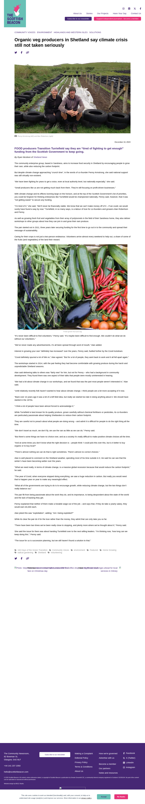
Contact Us (136, 13)
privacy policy (86, 798)
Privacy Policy (81, 762)
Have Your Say (119, 13)
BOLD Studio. (20, 783)
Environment (44, 32)
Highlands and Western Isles (71, 32)
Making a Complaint (84, 753)
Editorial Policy (81, 758)
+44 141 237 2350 (12, 766)
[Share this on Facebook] (21, 52)
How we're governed (108, 753)
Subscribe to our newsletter (78, 19)
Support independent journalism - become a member (117, 19)
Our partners (104, 768)
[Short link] (27, 52)
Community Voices (24, 32)
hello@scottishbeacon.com (16, 772)
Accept (103, 797)
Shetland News (40, 157)
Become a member (107, 764)
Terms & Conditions (83, 767)
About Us (77, 13)
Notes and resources (108, 773)
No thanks (121, 797)
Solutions (95, 32)
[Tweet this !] (15, 52)
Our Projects (102, 13)
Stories (89, 13)
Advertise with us (106, 758)
